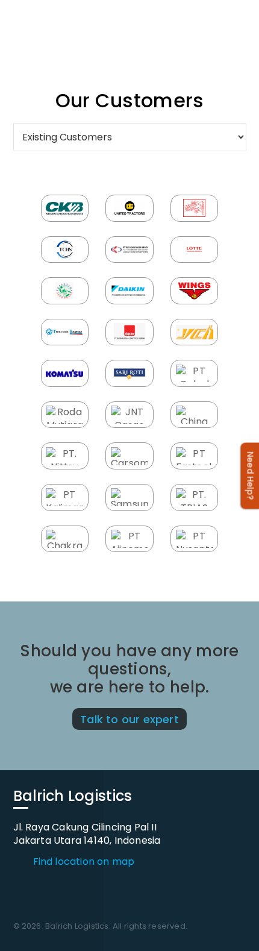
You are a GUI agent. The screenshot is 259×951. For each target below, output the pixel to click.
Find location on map (84, 861)
